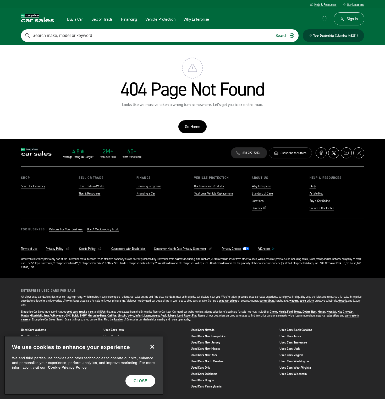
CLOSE (140, 381)
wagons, (294, 301)
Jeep (46, 316)
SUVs (102, 312)
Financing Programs (148, 186)
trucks (83, 312)
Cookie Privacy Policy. (67, 367)
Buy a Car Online (320, 201)
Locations (257, 201)
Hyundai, (332, 312)
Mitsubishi (36, 316)
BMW (83, 316)
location (118, 320)
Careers (259, 208)
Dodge (306, 312)
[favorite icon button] (324, 18)
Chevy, (274, 312)
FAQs (313, 186)
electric (342, 301)
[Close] (152, 347)
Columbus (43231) (346, 36)
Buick (75, 316)
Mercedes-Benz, (97, 316)
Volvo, (131, 316)
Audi (163, 316)
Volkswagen (57, 316)
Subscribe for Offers (293, 153)
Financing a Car (145, 193)
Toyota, (298, 312)
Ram (313, 312)
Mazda (25, 316)
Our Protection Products (209, 186)
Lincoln (122, 316)
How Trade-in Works (91, 186)
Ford (290, 312)
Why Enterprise (261, 186)
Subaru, (172, 316)
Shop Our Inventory (33, 186)
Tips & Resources (89, 193)
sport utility (307, 301)
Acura (155, 316)
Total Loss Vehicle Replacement (213, 193)
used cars (72, 312)
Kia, (340, 312)
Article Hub (316, 193)
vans (91, 312)
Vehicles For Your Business (66, 229)
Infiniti (139, 316)
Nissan (322, 312)
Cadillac (112, 316)
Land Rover (184, 316)
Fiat (194, 316)
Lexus (147, 316)
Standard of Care (262, 193)
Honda (282, 312)
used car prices (228, 301)
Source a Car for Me (322, 208)
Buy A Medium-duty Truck (103, 229)
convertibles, (267, 301)
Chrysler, (348, 312)
